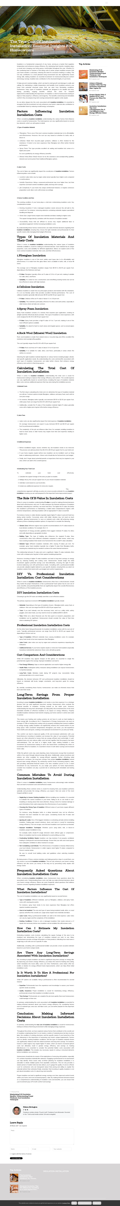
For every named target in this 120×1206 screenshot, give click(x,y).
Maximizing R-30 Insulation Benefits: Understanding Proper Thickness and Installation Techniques (98, 73)
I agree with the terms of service (21, 1154)
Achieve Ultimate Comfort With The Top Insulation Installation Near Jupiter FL (97, 85)
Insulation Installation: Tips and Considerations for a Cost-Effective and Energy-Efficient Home (98, 109)
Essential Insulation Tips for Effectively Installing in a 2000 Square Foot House (29, 1187)
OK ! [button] (74, 1203)
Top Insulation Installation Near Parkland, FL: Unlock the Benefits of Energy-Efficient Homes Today (29, 1176)
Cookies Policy (66, 1203)
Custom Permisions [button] (85, 1203)
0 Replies (46, 54)
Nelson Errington (16, 54)
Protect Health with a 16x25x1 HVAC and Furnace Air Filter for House (97, 97)
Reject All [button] (96, 1203)
